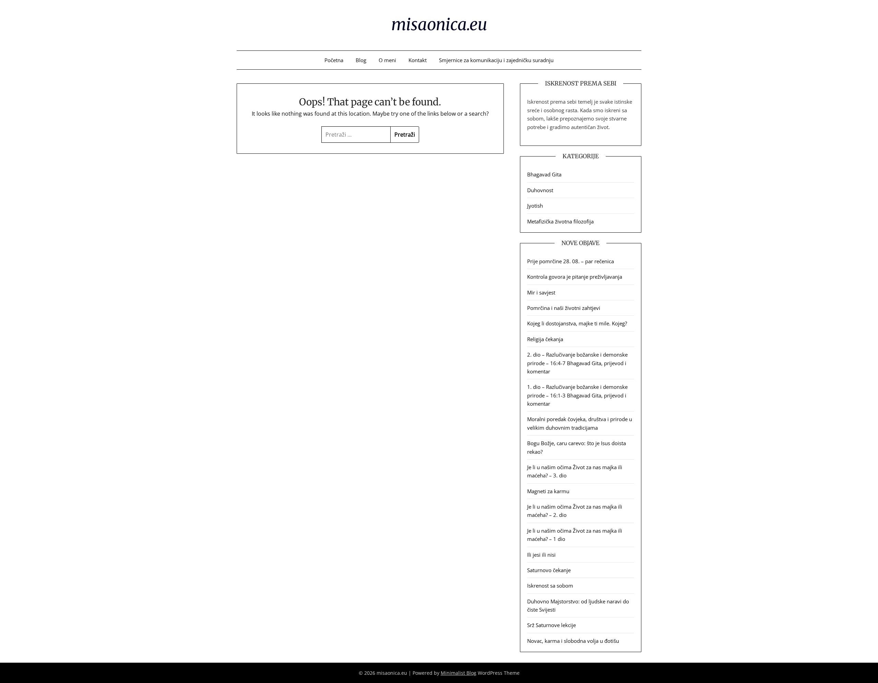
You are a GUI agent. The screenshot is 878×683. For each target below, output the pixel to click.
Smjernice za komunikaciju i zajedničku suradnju (496, 60)
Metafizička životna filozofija (560, 221)
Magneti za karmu (548, 491)
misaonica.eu (439, 24)
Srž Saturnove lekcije (551, 625)
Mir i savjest (541, 292)
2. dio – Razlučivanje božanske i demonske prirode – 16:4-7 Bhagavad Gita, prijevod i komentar (577, 363)
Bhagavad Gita (544, 174)
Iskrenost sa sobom (550, 585)
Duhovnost (540, 190)
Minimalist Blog (458, 673)
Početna (333, 60)
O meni (387, 60)
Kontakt (417, 60)
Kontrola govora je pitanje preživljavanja (574, 276)
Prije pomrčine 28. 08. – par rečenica (570, 261)
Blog (361, 60)
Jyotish (535, 205)
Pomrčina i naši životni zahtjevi (563, 307)
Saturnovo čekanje (549, 570)
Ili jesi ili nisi (541, 554)
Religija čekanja (545, 339)
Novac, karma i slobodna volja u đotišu (573, 640)
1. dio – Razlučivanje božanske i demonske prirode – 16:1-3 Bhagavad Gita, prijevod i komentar (577, 395)
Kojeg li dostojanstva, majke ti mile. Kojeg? (577, 323)
